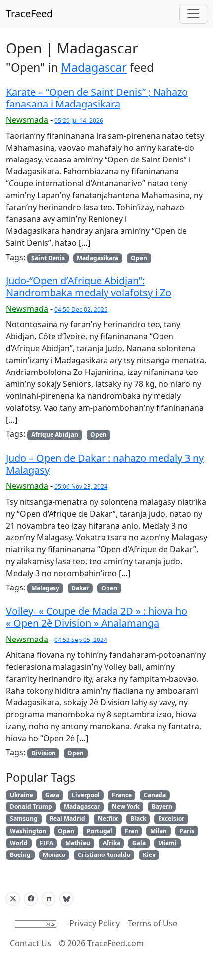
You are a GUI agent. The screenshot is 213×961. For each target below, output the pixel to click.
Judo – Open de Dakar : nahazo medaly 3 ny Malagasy (105, 464)
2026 (76, 943)
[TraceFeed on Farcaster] (48, 899)
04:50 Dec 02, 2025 (80, 309)
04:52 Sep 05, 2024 (80, 640)
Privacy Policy (94, 923)
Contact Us (30, 943)
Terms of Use (152, 923)
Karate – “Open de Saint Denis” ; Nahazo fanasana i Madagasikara (97, 97)
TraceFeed (29, 13)
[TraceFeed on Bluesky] (66, 899)
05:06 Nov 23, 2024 (80, 486)
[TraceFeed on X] (13, 899)
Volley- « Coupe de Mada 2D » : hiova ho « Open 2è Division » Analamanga (96, 617)
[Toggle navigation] (193, 14)
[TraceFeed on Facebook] (31, 899)
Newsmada (27, 119)
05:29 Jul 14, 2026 (78, 120)
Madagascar (94, 67)
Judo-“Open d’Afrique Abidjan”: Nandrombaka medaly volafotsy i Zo (88, 286)
